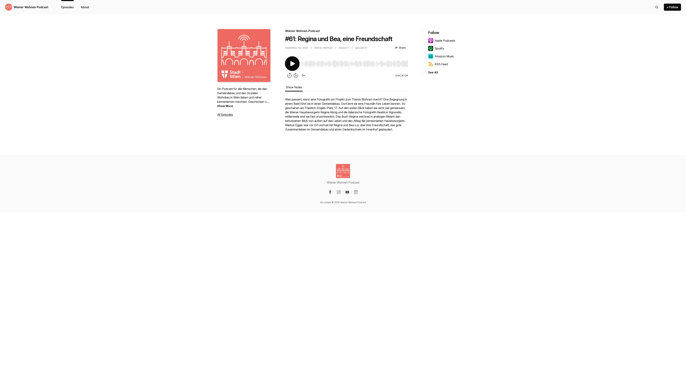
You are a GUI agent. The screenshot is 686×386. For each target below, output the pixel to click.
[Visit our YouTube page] (347, 192)
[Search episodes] (656, 7)
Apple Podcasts (445, 40)
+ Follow (672, 7)
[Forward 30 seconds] (295, 75)
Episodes (67, 7)
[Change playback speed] (303, 75)
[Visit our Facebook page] (330, 192)
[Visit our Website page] (356, 192)
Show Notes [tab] (294, 87)
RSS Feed (441, 64)
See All (433, 72)
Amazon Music (444, 56)
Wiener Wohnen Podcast (31, 7)
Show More (225, 106)
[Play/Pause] (292, 63)
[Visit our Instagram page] (338, 192)
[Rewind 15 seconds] (289, 75)
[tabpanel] (346, 116)
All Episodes (225, 114)
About (85, 7)
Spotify (439, 48)
